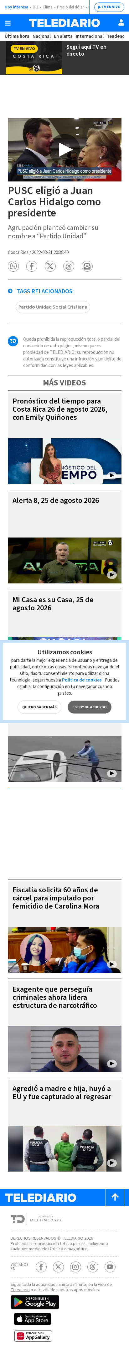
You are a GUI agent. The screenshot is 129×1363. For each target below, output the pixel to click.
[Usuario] (121, 22)
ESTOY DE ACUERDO (89, 707)
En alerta (63, 36)
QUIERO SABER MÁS (39, 707)
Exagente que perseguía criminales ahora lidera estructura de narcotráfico (55, 997)
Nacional (42, 36)
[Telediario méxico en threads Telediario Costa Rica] (92, 1266)
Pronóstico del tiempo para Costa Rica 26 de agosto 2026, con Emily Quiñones (60, 409)
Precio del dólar (70, 7)
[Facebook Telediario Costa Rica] (41, 1266)
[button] (13, 266)
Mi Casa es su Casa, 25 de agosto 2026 (53, 603)
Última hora (17, 36)
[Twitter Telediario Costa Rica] (58, 1266)
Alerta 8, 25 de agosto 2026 (56, 500)
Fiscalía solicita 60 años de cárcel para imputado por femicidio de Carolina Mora (56, 898)
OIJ (35, 7)
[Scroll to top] (115, 1197)
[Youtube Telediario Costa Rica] (110, 1266)
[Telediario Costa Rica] (64, 23)
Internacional (90, 36)
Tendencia (117, 36)
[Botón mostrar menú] (8, 23)
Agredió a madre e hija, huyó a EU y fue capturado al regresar (62, 1092)
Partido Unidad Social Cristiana (52, 307)
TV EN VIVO (111, 7)
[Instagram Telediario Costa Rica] (75, 1266)
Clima (48, 7)
